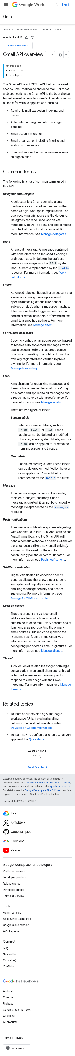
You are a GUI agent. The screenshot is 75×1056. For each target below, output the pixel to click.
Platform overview (14, 871)
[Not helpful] (32, 37)
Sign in (66, 4)
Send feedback (18, 45)
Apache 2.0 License (60, 786)
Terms (7, 1037)
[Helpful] (27, 37)
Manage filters (43, 325)
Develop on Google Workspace (31, 728)
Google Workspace (26, 29)
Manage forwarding (24, 368)
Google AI (9, 1015)
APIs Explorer (11, 931)
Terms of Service (13, 895)
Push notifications (53, 559)
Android (8, 991)
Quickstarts (36, 739)
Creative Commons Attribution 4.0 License (47, 782)
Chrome (8, 997)
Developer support (14, 889)
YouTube (8, 966)
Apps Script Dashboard (17, 918)
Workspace (42, 4)
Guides (57, 29)
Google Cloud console (16, 925)
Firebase (8, 1003)
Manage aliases (51, 651)
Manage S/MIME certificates (30, 598)
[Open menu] (6, 4)
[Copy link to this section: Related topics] (37, 704)
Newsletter (9, 954)
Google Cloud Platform (17, 1009)
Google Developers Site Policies (42, 790)
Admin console (12, 912)
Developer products (15, 877)
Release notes (11, 883)
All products (10, 1022)
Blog (5, 948)
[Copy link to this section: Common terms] (39, 172)
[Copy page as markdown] (60, 54)
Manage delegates (53, 234)
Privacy (19, 1037)
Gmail (8, 16)
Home (6, 29)
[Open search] (56, 4)
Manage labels (51, 402)
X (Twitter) (9, 960)
